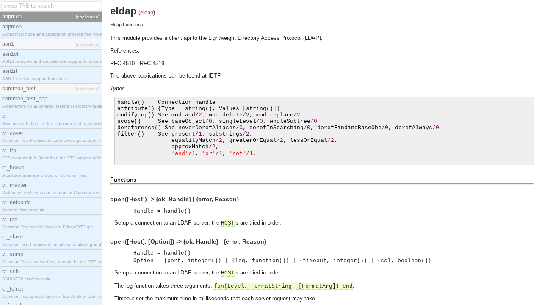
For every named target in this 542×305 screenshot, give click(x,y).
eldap (146, 12)
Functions (123, 179)
